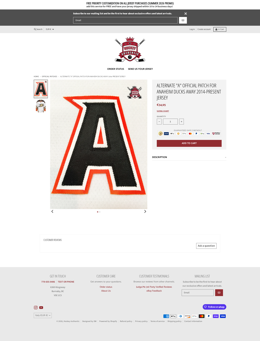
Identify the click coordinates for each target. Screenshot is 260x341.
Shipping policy (174, 321)
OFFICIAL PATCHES (49, 76)
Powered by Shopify (108, 321)
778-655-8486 (48, 281)
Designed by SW (89, 321)
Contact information (193, 321)
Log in (192, 29)
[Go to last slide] (52, 211)
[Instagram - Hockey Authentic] (36, 308)
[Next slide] (145, 211)
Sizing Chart (163, 111)
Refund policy (126, 321)
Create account (204, 29)
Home (36, 76)
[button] (58, 313)
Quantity (161, 116)
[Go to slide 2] (99, 212)
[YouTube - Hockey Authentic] (41, 308)
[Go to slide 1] (97, 212)
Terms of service (157, 321)
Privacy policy (141, 321)
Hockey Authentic (71, 321)
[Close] (185, 13)
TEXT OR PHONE (66, 281)
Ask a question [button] (206, 246)
